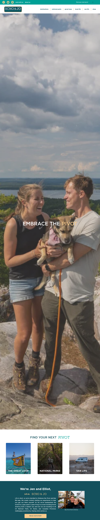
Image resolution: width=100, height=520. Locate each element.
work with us (19, 2)
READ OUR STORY (35, 516)
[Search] (93, 2)
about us (27, 2)
